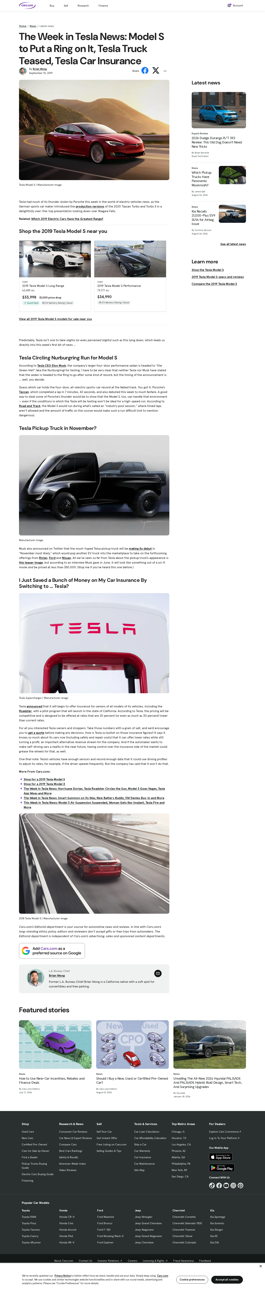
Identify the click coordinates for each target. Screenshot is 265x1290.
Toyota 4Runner (31, 1242)
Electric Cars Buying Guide (38, 1174)
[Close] (260, 1266)
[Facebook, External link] (219, 1185)
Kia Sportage (217, 1217)
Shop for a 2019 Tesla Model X (44, 784)
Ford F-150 (103, 1229)
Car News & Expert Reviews (75, 1138)
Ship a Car (140, 1144)
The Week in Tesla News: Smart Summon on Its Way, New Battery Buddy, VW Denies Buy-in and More (94, 798)
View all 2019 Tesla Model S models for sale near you (55, 319)
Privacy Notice (63, 1275)
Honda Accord (67, 1229)
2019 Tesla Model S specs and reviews (218, 277)
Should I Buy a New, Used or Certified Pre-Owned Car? (132, 1080)
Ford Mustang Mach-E (110, 1236)
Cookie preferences (192, 1279)
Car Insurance (142, 1157)
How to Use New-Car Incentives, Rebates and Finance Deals (52, 1080)
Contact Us (85, 1260)
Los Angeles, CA (181, 1144)
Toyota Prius (29, 1223)
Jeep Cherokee (144, 1242)
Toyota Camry (30, 1236)
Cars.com (162, 1275)
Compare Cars (68, 1144)
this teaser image (31, 562)
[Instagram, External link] (233, 1185)
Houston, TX (179, 1138)
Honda (63, 1210)
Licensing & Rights (153, 1260)
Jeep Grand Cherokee (148, 1223)
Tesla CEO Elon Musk (51, 365)
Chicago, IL (178, 1131)
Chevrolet (178, 1210)
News (33, 26)
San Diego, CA (180, 1176)
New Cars (27, 1138)
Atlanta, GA (178, 1157)
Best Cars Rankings (70, 1151)
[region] (132, 1276)
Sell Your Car (104, 1131)
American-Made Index (72, 1163)
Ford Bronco (104, 1223)
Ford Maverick (105, 1217)
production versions (90, 206)
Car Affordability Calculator (150, 1138)
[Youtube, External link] (226, 1185)
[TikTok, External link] (212, 1185)
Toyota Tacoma (31, 1229)
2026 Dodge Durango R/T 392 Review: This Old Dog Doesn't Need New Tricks (217, 142)
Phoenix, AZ (179, 1151)
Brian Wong (40, 69)
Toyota (26, 1210)
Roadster (25, 711)
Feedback (205, 1260)
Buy (52, 5)
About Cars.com (63, 1260)
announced (34, 706)
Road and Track (29, 406)
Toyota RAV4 (29, 1217)
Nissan (66, 558)
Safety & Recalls (68, 1157)
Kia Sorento (217, 1223)
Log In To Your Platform (223, 1138)
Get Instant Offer (107, 1138)
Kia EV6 (214, 1242)
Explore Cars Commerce (224, 1131)
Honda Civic (66, 1223)
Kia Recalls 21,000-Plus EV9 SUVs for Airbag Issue (203, 217)
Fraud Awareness (183, 1260)
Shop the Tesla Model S (208, 270)
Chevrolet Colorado (184, 1242)
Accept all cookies (227, 1279)
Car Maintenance (144, 1163)
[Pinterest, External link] (240, 1185)
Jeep (138, 1210)
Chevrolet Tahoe (182, 1236)
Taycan (24, 392)
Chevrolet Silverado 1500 (187, 1223)
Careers (132, 1260)
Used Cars (28, 1131)
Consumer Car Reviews (73, 1131)
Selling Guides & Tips (109, 1151)
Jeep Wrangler (143, 1217)
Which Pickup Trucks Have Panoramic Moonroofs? (201, 178)
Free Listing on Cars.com (111, 1144)
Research (83, 5)
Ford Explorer (105, 1242)
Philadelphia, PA (181, 1163)
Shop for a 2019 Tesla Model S (44, 779)
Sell (66, 5)
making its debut (140, 548)
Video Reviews (67, 1170)
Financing (27, 1180)
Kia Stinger (216, 1229)
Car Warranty (142, 1151)
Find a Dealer (30, 1157)
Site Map (139, 1170)
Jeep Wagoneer (144, 1229)
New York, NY (179, 1170)
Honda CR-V (66, 1217)
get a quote (36, 733)
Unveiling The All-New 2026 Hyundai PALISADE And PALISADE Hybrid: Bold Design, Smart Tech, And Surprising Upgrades (207, 1082)
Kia (212, 1210)
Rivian (43, 558)
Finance (103, 5)
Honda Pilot (66, 1236)
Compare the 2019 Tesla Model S (214, 284)
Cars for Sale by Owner (35, 1151)
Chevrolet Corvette (184, 1217)
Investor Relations (108, 1260)
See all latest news (233, 244)
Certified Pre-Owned (34, 1144)
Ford (52, 558)
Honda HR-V (66, 1242)
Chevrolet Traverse (183, 1229)
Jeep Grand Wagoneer (148, 1236)
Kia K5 (213, 1236)
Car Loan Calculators (146, 1131)
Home (22, 26)
